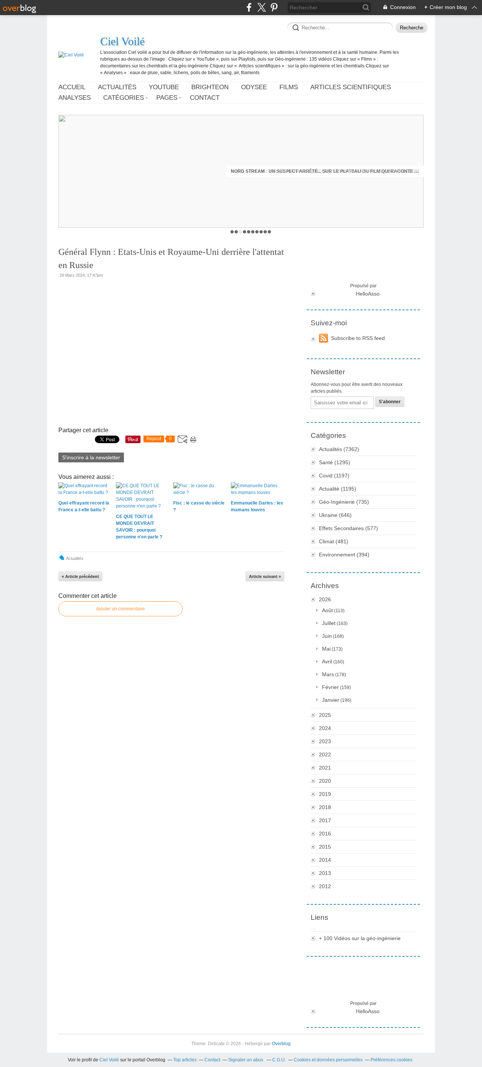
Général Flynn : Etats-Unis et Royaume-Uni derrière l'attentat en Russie (171, 258)
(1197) (334, 476)
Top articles (185, 1059)
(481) (333, 541)
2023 (325, 741)
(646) (335, 515)
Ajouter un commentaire (120, 608)
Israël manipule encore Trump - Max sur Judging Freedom (344, 171)
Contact (205, 97)
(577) (348, 528)
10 (269, 231)
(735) (344, 502)
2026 (325, 599)
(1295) (334, 462)
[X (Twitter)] (261, 7)
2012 (325, 886)
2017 (325, 820)
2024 (325, 728)
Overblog (281, 1043)
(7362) (339, 449)
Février (330, 687)
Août (327, 610)
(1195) (337, 489)
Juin (327, 636)
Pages (166, 97)
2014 (325, 860)
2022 (325, 754)
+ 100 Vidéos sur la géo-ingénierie (360, 938)
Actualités (117, 87)
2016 (325, 834)
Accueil (71, 87)
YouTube (164, 87)
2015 (325, 847)
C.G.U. (279, 1059)
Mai (326, 649)
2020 (325, 781)
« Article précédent (80, 576)
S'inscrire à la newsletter (91, 457)
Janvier (330, 700)
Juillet (329, 623)
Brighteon (210, 87)
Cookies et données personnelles (328, 1059)
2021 (325, 768)
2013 (325, 873)
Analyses (74, 97)
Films (288, 87)
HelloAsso (368, 294)
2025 (325, 715)
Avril (327, 661)
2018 (325, 807)
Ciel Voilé (122, 41)
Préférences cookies (391, 1059)
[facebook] (249, 7)
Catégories (123, 97)
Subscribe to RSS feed (358, 338)
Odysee (254, 87)
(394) (344, 555)
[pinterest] (274, 7)
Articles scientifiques (350, 87)
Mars (328, 674)
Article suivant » (265, 576)
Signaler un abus (246, 1059)
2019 (325, 794)
